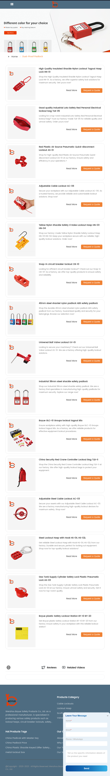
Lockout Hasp (64, 708)
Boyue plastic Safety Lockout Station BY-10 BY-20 (65, 616)
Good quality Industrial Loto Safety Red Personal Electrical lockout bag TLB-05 (70, 109)
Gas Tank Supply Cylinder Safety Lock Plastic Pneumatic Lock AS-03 (69, 578)
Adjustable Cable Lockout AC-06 (56, 186)
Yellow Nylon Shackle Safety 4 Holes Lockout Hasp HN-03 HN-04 (69, 226)
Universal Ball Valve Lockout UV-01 (57, 342)
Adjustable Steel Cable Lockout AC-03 (59, 498)
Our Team (62, 747)
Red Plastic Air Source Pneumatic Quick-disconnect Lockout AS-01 (66, 148)
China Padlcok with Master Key (22, 738)
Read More (71, 90)
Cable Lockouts (65, 703)
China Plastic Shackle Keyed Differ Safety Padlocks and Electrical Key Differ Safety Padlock (27, 747)
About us (62, 738)
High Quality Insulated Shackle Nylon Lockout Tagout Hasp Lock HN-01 (70, 70)
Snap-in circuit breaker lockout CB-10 (59, 264)
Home (14, 56)
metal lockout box (15, 752)
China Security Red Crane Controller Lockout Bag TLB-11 (68, 459)
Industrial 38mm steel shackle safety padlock (63, 381)
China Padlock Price (16, 742)
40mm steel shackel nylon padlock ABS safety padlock (68, 303)
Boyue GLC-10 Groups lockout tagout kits (60, 420)
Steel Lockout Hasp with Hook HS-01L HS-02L (62, 538)
